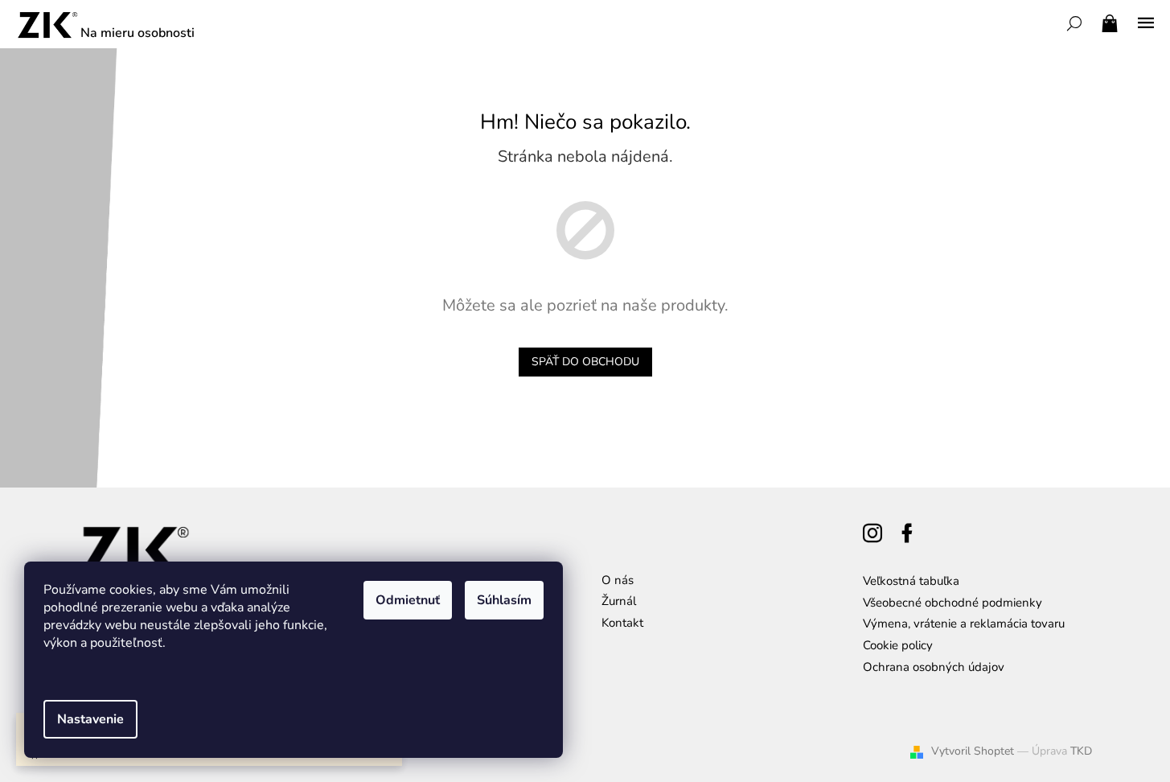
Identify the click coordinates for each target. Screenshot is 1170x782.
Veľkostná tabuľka (911, 581)
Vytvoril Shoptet (972, 751)
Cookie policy (898, 645)
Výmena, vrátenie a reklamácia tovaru (964, 623)
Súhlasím (504, 600)
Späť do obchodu (585, 361)
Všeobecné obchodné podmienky (952, 603)
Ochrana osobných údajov (933, 667)
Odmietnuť (408, 600)
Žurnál (618, 601)
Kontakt (622, 623)
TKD (1081, 751)
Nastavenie (90, 719)
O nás (617, 580)
